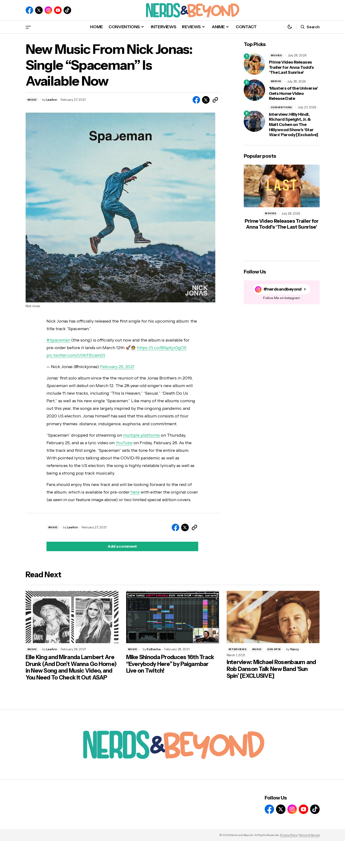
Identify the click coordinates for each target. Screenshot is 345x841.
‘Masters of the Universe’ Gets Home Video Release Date (293, 93)
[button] (28, 26)
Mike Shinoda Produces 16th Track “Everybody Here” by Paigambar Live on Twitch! (170, 664)
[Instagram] (48, 10)
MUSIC (32, 99)
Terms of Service (309, 835)
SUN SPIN (274, 649)
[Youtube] (58, 10)
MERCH (276, 81)
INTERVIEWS (238, 649)
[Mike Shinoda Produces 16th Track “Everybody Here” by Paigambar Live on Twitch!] (172, 617)
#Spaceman (58, 340)
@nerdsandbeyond (282, 289)
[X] (39, 10)
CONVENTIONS (281, 107)
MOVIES (276, 55)
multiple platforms (141, 435)
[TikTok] (67, 10)
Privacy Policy (288, 835)
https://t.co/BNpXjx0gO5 (161, 347)
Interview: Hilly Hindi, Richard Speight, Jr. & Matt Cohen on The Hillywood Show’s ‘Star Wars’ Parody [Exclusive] (293, 124)
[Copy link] (215, 100)
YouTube (124, 442)
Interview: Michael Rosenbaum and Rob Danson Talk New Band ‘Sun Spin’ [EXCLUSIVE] (271, 669)
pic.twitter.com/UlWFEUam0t (75, 355)
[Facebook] (29, 10)
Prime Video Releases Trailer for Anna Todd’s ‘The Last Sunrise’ (291, 67)
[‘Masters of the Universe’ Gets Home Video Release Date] (254, 90)
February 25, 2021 (117, 366)
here (135, 492)
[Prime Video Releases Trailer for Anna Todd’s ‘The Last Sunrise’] (254, 64)
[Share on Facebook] (196, 100)
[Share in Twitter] (206, 100)
